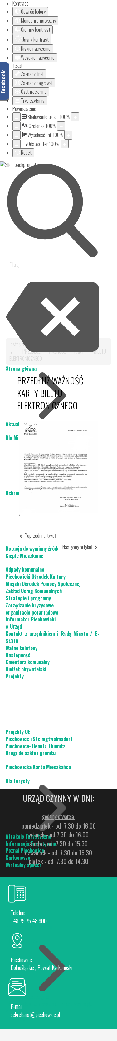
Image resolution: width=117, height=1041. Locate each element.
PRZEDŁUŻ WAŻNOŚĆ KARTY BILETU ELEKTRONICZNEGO (50, 393)
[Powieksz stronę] (75, 116)
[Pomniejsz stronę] (16, 116)
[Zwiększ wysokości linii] (68, 135)
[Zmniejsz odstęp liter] (16, 144)
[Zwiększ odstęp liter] (65, 144)
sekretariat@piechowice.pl (35, 1014)
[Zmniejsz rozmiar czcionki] (16, 126)
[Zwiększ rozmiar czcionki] (61, 126)
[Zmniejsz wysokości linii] (16, 135)
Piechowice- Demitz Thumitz (35, 746)
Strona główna (21, 368)
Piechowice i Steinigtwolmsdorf (39, 739)
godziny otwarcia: (58, 816)
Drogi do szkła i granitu (31, 753)
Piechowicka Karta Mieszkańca (38, 767)
